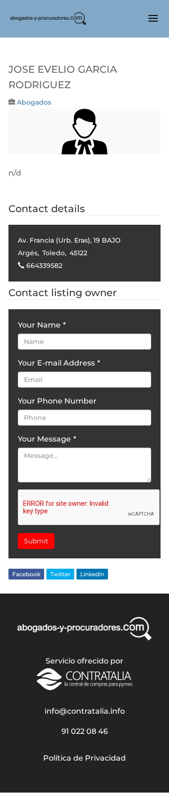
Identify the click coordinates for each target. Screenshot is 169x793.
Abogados (34, 102)
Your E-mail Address (59, 362)
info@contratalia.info (85, 711)
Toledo (53, 253)
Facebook (26, 574)
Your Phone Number (57, 400)
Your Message (47, 439)
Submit (36, 541)
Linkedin (92, 574)
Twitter (60, 574)
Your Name (42, 324)
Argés (28, 253)
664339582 (44, 265)
